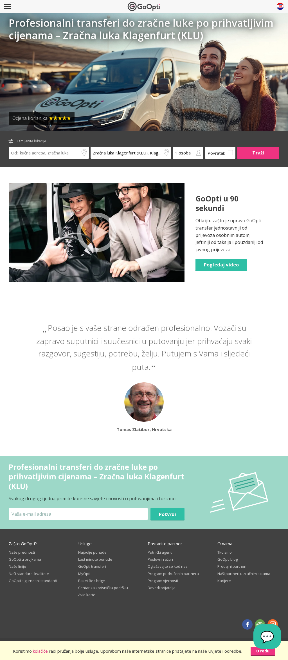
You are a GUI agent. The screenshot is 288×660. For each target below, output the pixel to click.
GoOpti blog (227, 559)
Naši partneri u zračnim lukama (243, 573)
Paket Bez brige (91, 580)
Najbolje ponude (92, 552)
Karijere (224, 580)
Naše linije (17, 566)
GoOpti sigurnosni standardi (33, 580)
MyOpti (84, 573)
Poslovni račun (160, 559)
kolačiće (40, 651)
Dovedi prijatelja (162, 587)
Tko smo (224, 552)
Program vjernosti (163, 580)
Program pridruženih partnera (173, 573)
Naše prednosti (22, 552)
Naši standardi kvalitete (29, 573)
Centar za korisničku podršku (103, 587)
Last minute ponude (95, 559)
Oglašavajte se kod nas (168, 566)
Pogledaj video (221, 264)
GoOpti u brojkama (25, 559)
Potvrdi (167, 514)
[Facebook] (247, 624)
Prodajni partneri (231, 566)
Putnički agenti (160, 552)
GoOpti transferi (92, 566)
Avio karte (86, 594)
